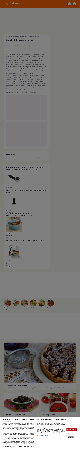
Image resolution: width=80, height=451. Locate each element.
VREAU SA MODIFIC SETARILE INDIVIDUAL (71, 435)
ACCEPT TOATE (71, 429)
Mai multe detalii (20, 429)
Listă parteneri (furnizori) (42, 435)
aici (20, 441)
